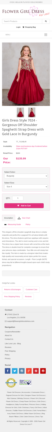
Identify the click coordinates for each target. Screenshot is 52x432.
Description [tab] (8, 218)
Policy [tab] (28, 224)
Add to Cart (25, 206)
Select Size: (9, 183)
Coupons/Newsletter (12, 332)
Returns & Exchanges (12, 290)
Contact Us (9, 339)
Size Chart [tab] (26, 218)
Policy (7, 355)
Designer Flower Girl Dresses (35, 395)
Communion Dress (37, 392)
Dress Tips (39, 416)
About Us (8, 335)
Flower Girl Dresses (14, 392)
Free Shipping (10, 351)
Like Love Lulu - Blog (13, 344)
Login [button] (18, 27)
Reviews (28, 297)
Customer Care (31, 290)
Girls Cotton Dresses (27, 416)
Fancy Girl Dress (36, 407)
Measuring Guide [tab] (14, 224)
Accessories (26, 392)
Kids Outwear (11, 398)
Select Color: (9, 172)
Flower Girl (34, 398)
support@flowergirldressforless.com (20, 321)
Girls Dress (41, 401)
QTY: (8, 198)
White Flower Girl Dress (32, 413)
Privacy (7, 358)
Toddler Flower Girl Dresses (22, 410)
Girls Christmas (23, 407)
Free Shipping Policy (12, 297)
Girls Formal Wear (39, 410)
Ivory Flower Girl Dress (15, 413)
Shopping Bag (30, 27)
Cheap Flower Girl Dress (27, 401)
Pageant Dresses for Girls (15, 395)
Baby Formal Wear (21, 404)
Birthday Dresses (23, 398)
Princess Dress (34, 404)
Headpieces (10, 404)
